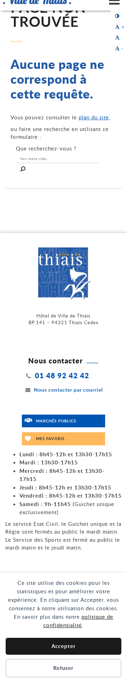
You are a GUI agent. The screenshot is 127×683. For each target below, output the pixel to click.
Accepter (64, 646)
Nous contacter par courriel (68, 389)
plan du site (94, 117)
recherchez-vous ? (46, 148)
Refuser (63, 668)
